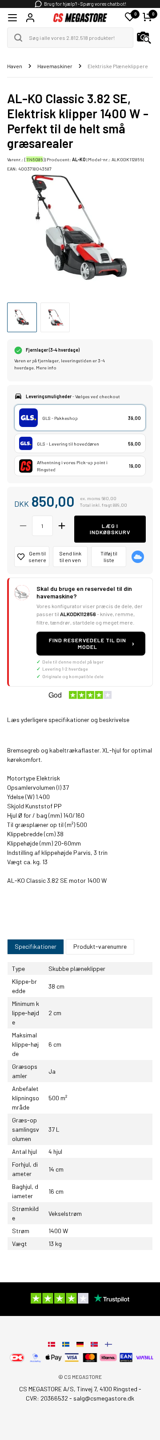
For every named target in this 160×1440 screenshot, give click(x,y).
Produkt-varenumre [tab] (100, 946)
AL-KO (79, 159)
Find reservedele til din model (92, 643)
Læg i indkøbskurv (110, 529)
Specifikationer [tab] (35, 946)
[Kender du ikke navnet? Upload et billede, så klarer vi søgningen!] (144, 38)
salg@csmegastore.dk (103, 1398)
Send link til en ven (70, 556)
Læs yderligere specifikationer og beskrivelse (68, 719)
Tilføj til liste (108, 556)
